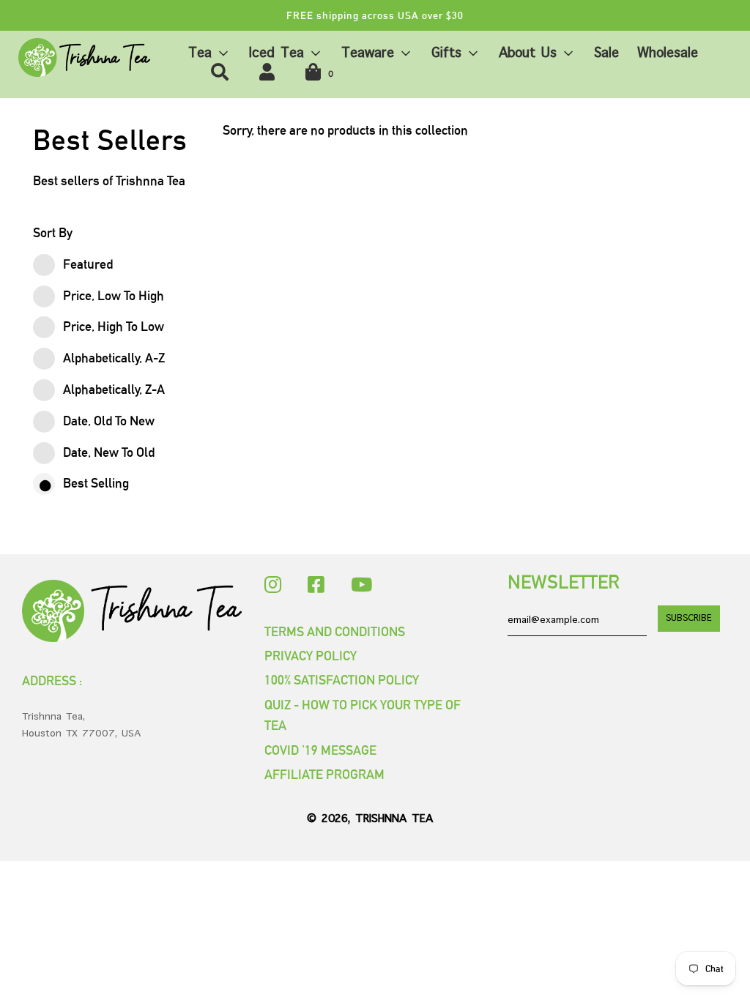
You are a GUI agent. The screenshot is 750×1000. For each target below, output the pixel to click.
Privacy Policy (310, 655)
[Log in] (267, 72)
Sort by (53, 232)
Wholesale (667, 53)
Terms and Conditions (334, 631)
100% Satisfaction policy (341, 679)
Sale (606, 53)
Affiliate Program (324, 774)
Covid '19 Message (320, 750)
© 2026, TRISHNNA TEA (370, 819)
